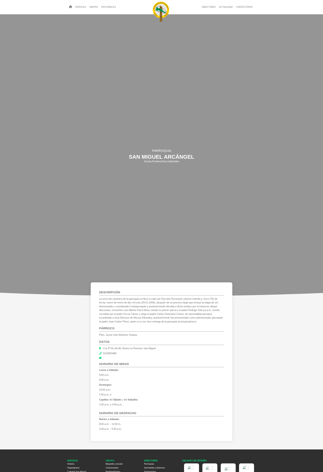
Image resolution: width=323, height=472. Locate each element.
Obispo (93, 7)
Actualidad (226, 7)
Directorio (209, 7)
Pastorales (108, 7)
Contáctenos (244, 7)
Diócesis (80, 7)
